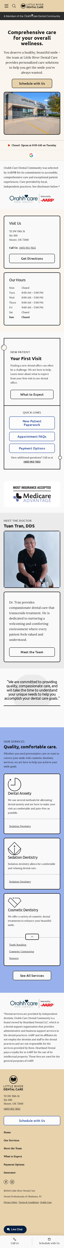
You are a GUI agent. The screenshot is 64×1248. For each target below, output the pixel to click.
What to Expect (32, 394)
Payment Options (32, 448)
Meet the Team (32, 652)
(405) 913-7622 (27, 247)
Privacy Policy (10, 1202)
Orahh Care (46, 1202)
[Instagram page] (12, 1182)
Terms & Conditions (29, 1202)
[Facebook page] (6, 1182)
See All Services (32, 975)
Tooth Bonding (17, 944)
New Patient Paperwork (32, 423)
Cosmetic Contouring (21, 951)
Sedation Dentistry (20, 826)
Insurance (10, 1172)
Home (7, 1132)
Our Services (11, 1140)
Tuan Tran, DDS (19, 525)
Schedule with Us (32, 83)
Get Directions (32, 258)
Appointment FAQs (32, 436)
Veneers (13, 958)
